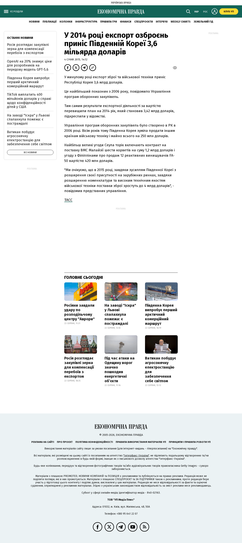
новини (34, 21)
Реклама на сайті (42, 442)
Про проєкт (65, 442)
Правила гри (108, 21)
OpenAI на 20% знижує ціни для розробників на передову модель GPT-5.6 (29, 65)
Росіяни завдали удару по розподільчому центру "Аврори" (79, 312)
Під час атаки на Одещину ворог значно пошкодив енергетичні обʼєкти (120, 369)
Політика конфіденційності (94, 442)
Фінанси (125, 21)
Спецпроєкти (143, 21)
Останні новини (20, 38)
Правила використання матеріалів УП (141, 442)
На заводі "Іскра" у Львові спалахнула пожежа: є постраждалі (120, 314)
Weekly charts (181, 21)
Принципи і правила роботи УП (190, 442)
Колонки (66, 21)
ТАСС (68, 200)
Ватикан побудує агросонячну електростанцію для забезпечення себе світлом (160, 369)
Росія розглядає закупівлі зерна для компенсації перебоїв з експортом (79, 367)
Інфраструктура (86, 21)
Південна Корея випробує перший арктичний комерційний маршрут (161, 314)
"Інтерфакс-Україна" (136, 455)
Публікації (50, 21)
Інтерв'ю (162, 21)
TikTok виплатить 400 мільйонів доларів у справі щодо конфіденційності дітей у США (29, 100)
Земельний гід (203, 21)
